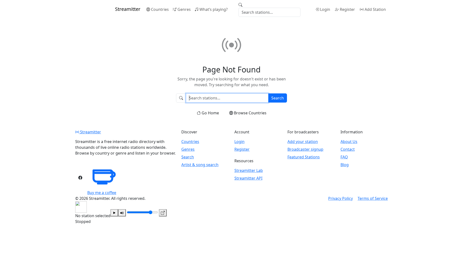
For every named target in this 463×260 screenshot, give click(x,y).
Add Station (375, 9)
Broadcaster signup (305, 149)
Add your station (302, 141)
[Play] (114, 212)
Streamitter (90, 132)
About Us (348, 141)
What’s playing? (213, 9)
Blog (344, 164)
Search (277, 98)
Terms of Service (373, 198)
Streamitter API (248, 178)
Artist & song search (199, 164)
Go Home (210, 113)
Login (325, 9)
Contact (347, 149)
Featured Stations (303, 157)
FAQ (344, 157)
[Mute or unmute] (122, 212)
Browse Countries (250, 113)
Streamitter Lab (248, 170)
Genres (184, 9)
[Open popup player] (163, 212)
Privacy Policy (340, 198)
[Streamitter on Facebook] (80, 177)
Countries (160, 9)
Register (347, 9)
